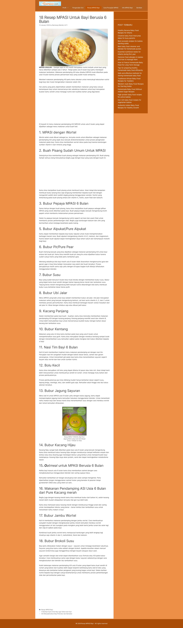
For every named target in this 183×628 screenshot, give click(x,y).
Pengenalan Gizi (77, 8)
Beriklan (139, 8)
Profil (64, 8)
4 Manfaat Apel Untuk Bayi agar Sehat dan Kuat (56, 612)
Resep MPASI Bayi (93, 8)
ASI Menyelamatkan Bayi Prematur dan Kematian (56, 614)
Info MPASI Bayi (127, 8)
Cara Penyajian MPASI (110, 8)
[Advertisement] (74, 108)
